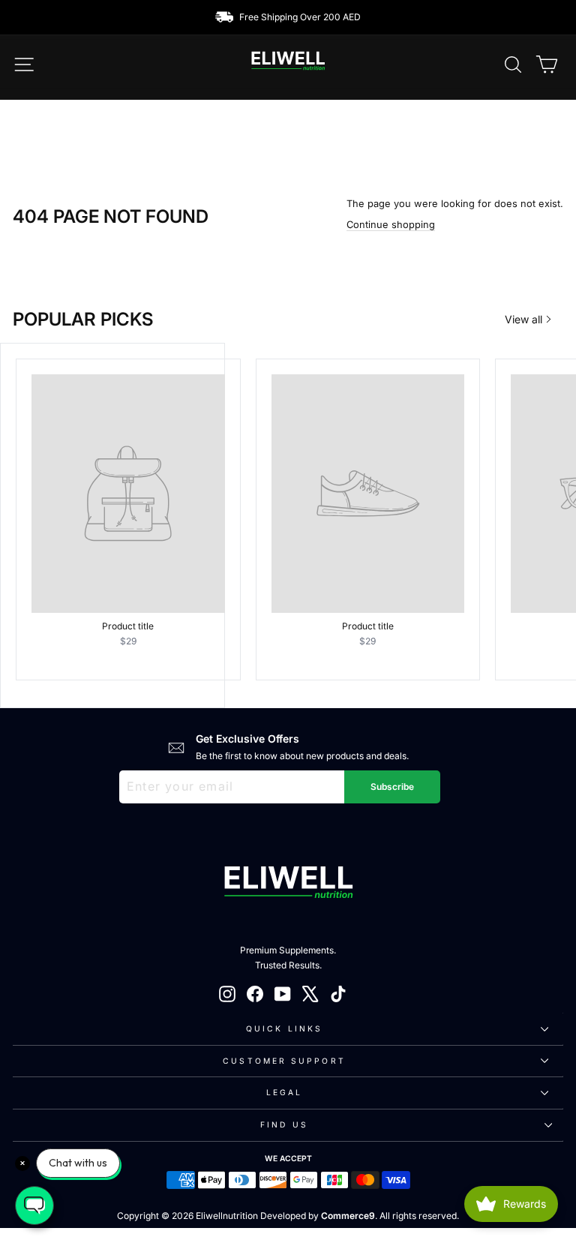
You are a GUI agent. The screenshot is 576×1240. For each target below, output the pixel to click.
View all (523, 319)
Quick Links (284, 1028)
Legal (284, 1092)
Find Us (284, 1124)
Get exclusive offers (247, 738)
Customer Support (284, 1060)
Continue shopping (390, 224)
